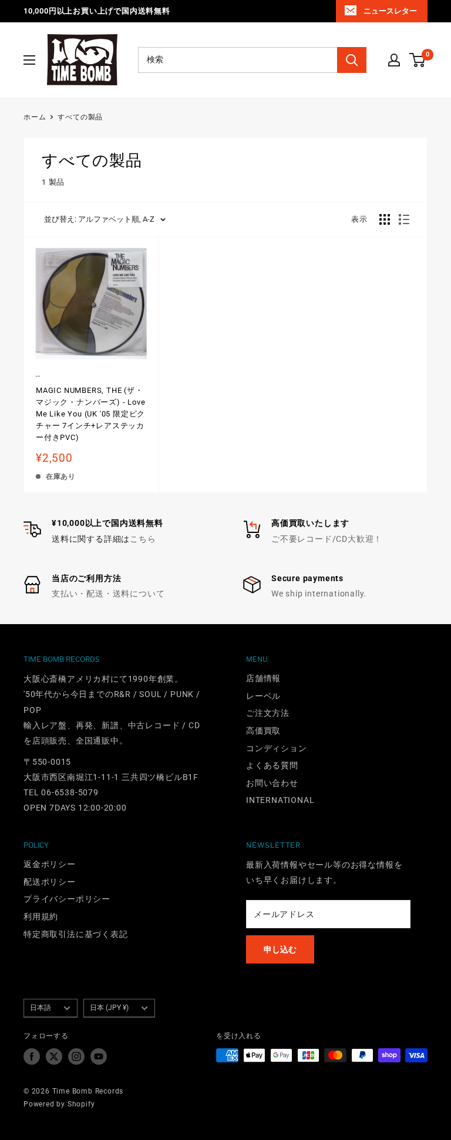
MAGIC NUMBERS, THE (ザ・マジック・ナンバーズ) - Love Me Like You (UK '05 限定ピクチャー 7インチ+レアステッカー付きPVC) (90, 414)
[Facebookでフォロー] (31, 1056)
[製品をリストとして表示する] (404, 219)
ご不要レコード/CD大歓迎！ (326, 539)
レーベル (263, 696)
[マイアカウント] (394, 60)
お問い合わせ (272, 783)
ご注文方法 (268, 713)
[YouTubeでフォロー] (98, 1056)
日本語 (40, 1008)
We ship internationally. (318, 593)
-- (38, 376)
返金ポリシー (49, 864)
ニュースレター (390, 10)
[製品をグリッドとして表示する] (384, 219)
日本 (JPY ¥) (109, 1008)
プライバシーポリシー (66, 899)
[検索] (351, 60)
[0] (417, 60)
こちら (143, 539)
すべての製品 (80, 117)
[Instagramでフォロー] (76, 1056)
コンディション (276, 748)
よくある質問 (272, 765)
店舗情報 (263, 678)
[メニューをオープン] (29, 60)
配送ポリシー (49, 881)
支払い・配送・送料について (108, 593)
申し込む (280, 949)
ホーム (34, 117)
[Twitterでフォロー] (54, 1056)
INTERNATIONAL (280, 800)
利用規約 (40, 916)
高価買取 (263, 730)
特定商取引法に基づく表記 (75, 934)
